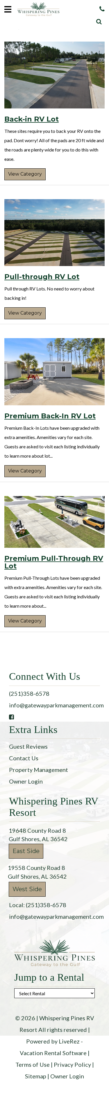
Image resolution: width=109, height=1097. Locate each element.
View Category (25, 174)
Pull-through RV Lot (41, 276)
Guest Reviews (28, 746)
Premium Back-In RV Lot (50, 416)
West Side (27, 889)
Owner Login (26, 781)
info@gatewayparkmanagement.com (56, 705)
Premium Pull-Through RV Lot (53, 562)
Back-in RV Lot (31, 119)
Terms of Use (32, 1064)
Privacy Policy (72, 1064)
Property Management (38, 769)
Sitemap (35, 1076)
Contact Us (23, 757)
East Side (26, 851)
